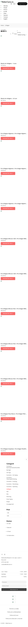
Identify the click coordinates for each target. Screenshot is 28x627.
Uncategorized (10, 504)
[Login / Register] (11, 4)
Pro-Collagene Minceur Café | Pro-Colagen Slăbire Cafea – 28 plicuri (14, 273)
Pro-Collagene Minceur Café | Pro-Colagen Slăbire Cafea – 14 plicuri (14, 238)
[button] (8, 68)
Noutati (6, 15)
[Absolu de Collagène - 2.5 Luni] (14, 83)
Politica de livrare (14, 615)
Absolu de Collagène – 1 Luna (8, 63)
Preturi (5, 9)
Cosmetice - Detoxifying (12, 484)
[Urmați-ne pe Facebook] (2, 554)
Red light (8, 470)
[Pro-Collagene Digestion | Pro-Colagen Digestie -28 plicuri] (14, 188)
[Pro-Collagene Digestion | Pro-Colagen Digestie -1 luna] (14, 118)
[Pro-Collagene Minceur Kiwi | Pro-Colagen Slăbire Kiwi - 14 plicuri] (14, 328)
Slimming (8, 496)
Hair (7, 491)
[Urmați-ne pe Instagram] (4, 554)
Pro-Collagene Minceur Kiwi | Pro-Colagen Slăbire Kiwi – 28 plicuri (14, 378)
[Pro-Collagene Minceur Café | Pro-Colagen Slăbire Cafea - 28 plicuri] (14, 258)
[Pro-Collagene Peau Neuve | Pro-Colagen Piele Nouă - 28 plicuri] (14, 399)
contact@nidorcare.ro (6, 564)
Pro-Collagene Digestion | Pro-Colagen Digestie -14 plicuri (14, 168)
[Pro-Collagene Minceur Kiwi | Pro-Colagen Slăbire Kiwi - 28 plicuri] (14, 363)
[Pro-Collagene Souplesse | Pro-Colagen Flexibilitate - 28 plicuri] (14, 434)
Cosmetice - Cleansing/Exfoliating (11, 478)
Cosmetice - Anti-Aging (12, 475)
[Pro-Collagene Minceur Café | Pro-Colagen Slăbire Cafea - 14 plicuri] (14, 223)
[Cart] (14, 4)
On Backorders (10, 535)
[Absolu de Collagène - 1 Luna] (14, 48)
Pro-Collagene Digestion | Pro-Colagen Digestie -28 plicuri (14, 203)
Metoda (6, 6)
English (5, 19)
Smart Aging (9, 499)
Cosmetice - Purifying (11, 481)
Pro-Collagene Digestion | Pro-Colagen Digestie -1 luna (14, 133)
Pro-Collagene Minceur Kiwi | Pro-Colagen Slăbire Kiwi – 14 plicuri (14, 343)
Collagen (8, 489)
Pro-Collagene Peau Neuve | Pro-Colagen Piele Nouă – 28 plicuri (14, 414)
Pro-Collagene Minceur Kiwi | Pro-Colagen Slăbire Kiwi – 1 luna (14, 308)
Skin (7, 494)
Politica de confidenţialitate (14, 612)
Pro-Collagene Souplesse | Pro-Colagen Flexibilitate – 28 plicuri (14, 449)
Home (2, 25)
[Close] (26, 459)
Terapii (5, 7)
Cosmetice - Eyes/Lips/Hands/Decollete (13, 467)
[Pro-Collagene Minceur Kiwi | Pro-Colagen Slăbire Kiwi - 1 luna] (14, 293)
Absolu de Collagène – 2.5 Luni (9, 98)
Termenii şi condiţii (14, 608)
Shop (5, 13)
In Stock (9, 531)
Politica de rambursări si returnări (14, 618)
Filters (15, 34)
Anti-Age (8, 472)
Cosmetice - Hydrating (11, 486)
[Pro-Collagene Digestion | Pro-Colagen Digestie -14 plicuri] (14, 153)
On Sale (9, 523)
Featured (9, 527)
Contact (6, 17)
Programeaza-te (22, 3)
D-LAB (5, 11)
